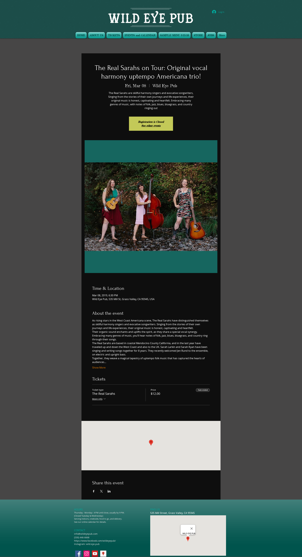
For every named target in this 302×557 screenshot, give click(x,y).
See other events (151, 125)
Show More (99, 367)
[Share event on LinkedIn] (109, 491)
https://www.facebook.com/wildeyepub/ (95, 540)
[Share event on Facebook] (93, 491)
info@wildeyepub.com (86, 533)
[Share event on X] (101, 491)
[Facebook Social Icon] (78, 554)
